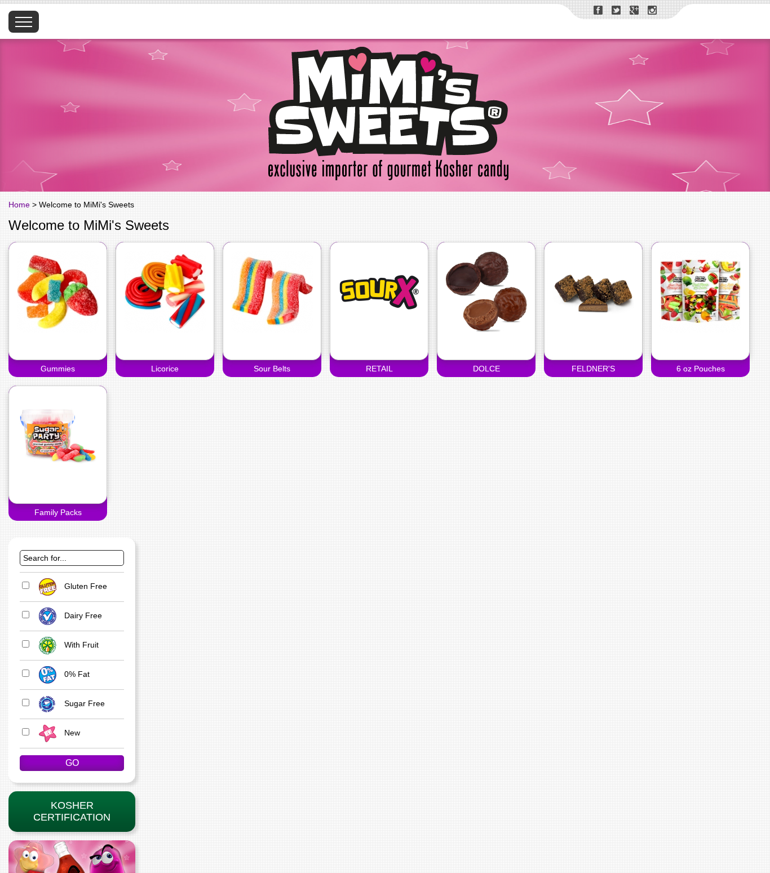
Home (19, 204)
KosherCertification (71, 811)
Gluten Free (84, 586)
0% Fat (76, 674)
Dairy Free (82, 615)
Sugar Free (83, 703)
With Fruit (80, 644)
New (71, 732)
